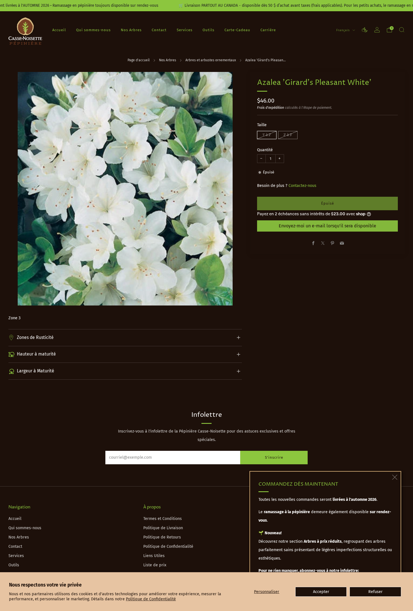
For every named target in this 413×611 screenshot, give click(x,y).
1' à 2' (266, 135)
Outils (208, 30)
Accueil (59, 30)
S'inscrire (274, 457)
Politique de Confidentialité (151, 599)
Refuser (375, 591)
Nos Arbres (131, 30)
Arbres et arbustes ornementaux (210, 60)
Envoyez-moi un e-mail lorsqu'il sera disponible (327, 225)
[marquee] (206, 5)
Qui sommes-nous (93, 30)
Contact (159, 30)
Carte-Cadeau (237, 30)
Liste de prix (154, 565)
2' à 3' (287, 135)
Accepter (321, 591)
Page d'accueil (139, 60)
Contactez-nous (302, 185)
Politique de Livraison (163, 528)
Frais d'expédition (270, 108)
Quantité (265, 150)
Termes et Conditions (162, 518)
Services (184, 30)
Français (343, 30)
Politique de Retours (162, 537)
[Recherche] (402, 30)
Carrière (268, 30)
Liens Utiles (154, 555)
